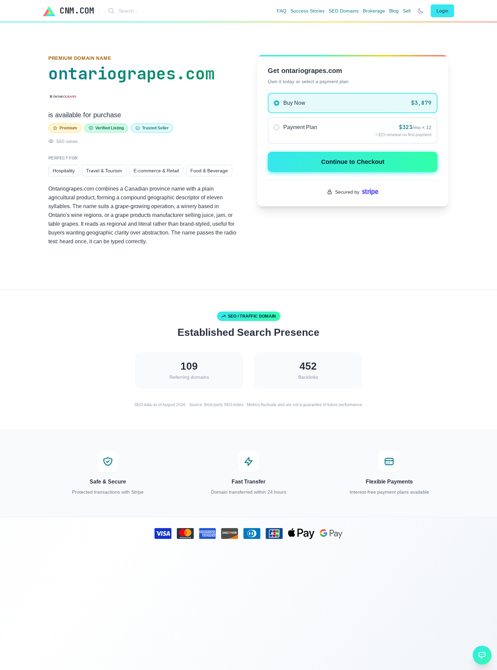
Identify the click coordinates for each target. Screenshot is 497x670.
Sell (406, 11)
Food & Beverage (209, 170)
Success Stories (307, 11)
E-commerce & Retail (156, 170)
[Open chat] (482, 655)
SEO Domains (344, 11)
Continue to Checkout (352, 161)
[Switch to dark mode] (421, 11)
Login (442, 11)
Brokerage (374, 11)
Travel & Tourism (104, 170)
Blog (394, 11)
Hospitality (64, 170)
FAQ (281, 11)
